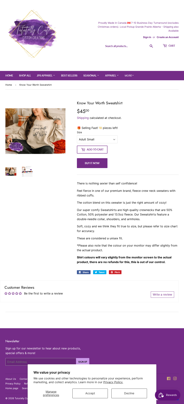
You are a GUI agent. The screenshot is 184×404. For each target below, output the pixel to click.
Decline (129, 393)
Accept (90, 393)
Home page (11, 388)
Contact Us (26, 378)
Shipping (83, 118)
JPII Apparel (45, 75)
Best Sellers (69, 75)
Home (9, 75)
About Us (10, 378)
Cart (171, 45)
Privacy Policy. (113, 382)
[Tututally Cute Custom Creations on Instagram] (175, 379)
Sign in (147, 37)
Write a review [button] (162, 294)
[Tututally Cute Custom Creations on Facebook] (169, 379)
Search (26, 388)
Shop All (25, 75)
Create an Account (168, 37)
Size (79, 132)
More (128, 75)
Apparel (111, 75)
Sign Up (82, 362)
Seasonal (90, 75)
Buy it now (92, 163)
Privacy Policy (12, 383)
